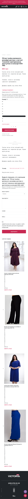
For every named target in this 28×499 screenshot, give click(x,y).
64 (2, 108)
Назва (4, 210)
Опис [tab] (15, 141)
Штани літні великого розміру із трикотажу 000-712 (12, 327)
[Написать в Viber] (14, 492)
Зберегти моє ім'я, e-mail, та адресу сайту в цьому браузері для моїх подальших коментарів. (13, 226)
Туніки (11, 135)
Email (4, 216)
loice (14, 496)
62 (2, 106)
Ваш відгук (5, 198)
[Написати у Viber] (25, 491)
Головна (4, 54)
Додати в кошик (9, 130)
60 (12, 168)
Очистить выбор (5, 124)
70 (2, 116)
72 (2, 118)
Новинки (8, 54)
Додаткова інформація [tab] (15, 143)
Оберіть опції (8, 289)
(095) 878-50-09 (14, 483)
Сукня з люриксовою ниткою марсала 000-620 (11, 274)
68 (2, 113)
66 (2, 111)
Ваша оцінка (6, 191)
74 (2, 121)
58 (2, 101)
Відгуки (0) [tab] (15, 144)
